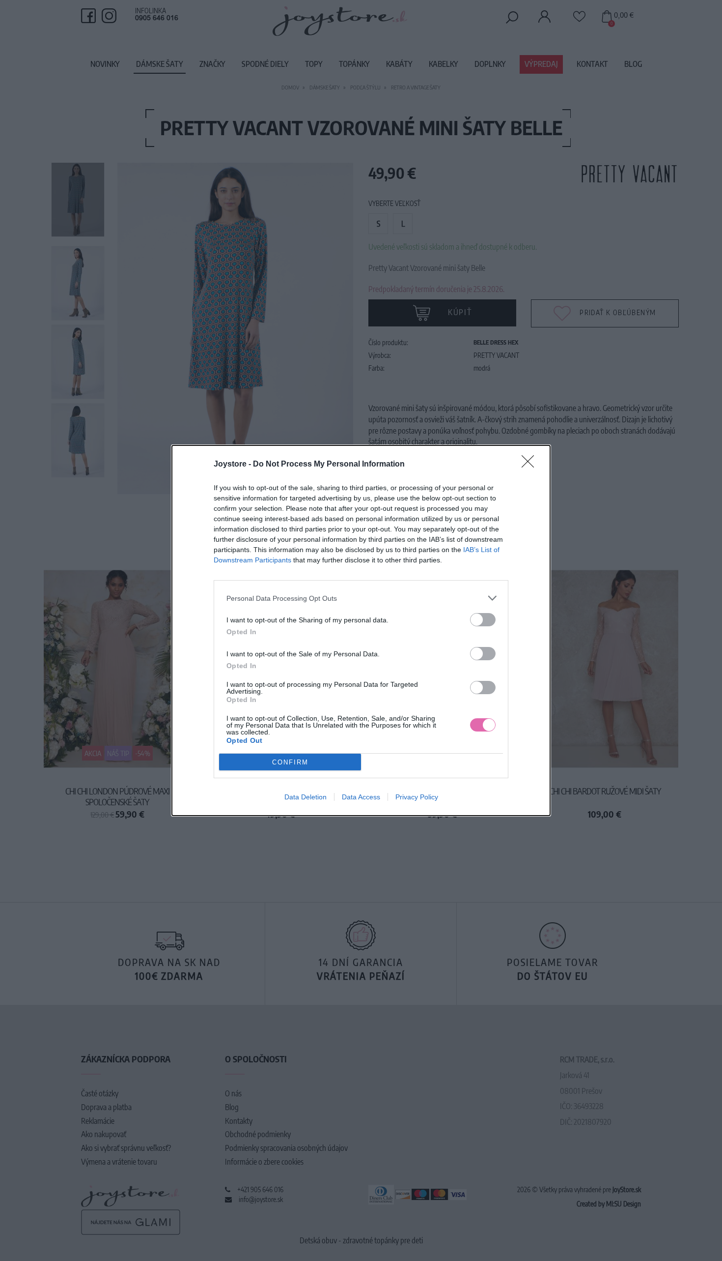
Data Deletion (305, 797)
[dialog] (361, 630)
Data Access (361, 797)
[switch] (483, 619)
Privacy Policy (416, 797)
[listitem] (361, 598)
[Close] (531, 464)
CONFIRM (290, 762)
